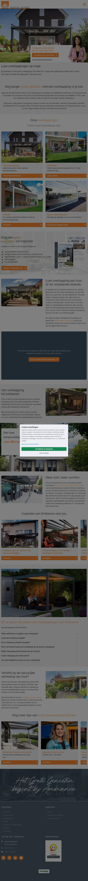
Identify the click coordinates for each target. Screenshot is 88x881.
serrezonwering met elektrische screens (69, 485)
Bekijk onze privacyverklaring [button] (30, 444)
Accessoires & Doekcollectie (12, 825)
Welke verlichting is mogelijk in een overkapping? (19, 634)
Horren (5, 821)
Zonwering (7, 812)
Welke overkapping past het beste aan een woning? (20, 651)
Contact (50, 812)
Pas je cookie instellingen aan (43, 359)
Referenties (7, 831)
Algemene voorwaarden (55, 815)
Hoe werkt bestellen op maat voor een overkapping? (20, 660)
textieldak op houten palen (31, 697)
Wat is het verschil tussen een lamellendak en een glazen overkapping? (28, 647)
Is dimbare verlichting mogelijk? (13, 638)
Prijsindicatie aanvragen (44, 55)
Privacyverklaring (53, 818)
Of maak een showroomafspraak (42, 59)
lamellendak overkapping (64, 321)
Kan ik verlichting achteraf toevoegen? (15, 642)
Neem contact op (10, 852)
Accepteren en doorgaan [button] (44, 449)
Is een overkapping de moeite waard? (15, 656)
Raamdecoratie (8, 815)
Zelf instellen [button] (44, 453)
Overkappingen (8, 818)
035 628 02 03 (9, 848)
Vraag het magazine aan (13, 268)
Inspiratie (6, 828)
